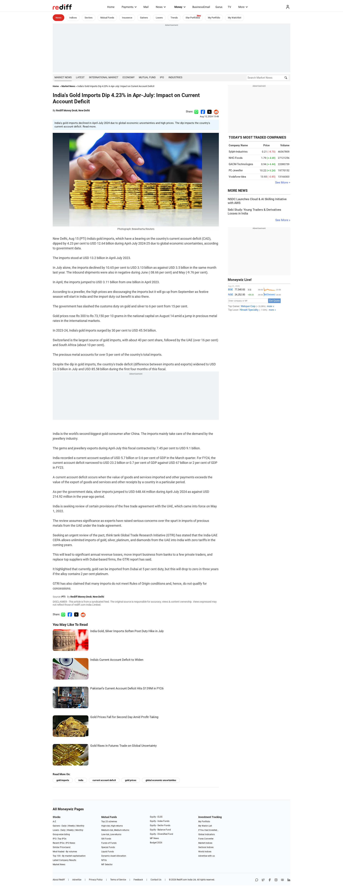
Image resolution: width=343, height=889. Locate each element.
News (159, 7)
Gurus (218, 7)
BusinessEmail (201, 7)
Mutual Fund (147, 77)
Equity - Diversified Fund (161, 834)
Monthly (80, 826)
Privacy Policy (96, 879)
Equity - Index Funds (159, 821)
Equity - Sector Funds (160, 825)
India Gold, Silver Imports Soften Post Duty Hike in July (127, 631)
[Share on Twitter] (209, 111)
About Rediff (59, 879)
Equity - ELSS (156, 817)
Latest (80, 77)
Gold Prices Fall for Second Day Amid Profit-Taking (124, 717)
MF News (154, 838)
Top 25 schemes (109, 821)
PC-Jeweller (236, 170)
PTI (63, 596)
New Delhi (84, 110)
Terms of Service (118, 879)
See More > (282, 182)
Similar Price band (61, 847)
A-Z (54, 821)
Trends (174, 17)
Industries (175, 77)
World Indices (204, 851)
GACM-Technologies (241, 164)
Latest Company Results (64, 860)
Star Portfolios (193, 17)
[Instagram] (276, 880)
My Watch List (205, 826)
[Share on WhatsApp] (256, 880)
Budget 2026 (156, 842)
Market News (63, 77)
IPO (162, 77)
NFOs (104, 860)
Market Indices (205, 843)
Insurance (127, 17)
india (80, 780)
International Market (103, 77)
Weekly (71, 826)
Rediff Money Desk (66, 110)
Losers (159, 17)
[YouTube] (282, 880)
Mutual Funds (107, 17)
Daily (64, 826)
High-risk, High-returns (112, 826)
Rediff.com (182, 879)
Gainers (144, 17)
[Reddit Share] (215, 111)
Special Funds (108, 847)
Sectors (89, 17)
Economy (129, 77)
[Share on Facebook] (203, 111)
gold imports (62, 780)
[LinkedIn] (288, 880)
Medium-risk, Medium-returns (115, 830)
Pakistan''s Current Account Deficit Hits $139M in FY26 (127, 688)
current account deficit (104, 780)
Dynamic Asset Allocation (113, 856)
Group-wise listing (61, 834)
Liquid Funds (107, 851)
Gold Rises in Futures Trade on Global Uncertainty (123, 745)
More (241, 7)
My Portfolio (214, 17)
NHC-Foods (236, 158)
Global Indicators (206, 834)
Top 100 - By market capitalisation (69, 856)
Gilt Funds (106, 838)
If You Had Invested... (208, 830)
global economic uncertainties (161, 780)
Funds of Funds (108, 843)
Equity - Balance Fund (160, 829)
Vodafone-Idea (237, 176)
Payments (127, 7)
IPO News (70, 843)
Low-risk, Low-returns (111, 834)
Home (111, 7)
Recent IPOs (58, 843)
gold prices (130, 780)
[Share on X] (263, 880)
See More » (282, 220)
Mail (146, 7)
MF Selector (107, 864)
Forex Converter (205, 838)
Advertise (76, 879)
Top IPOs (62, 838)
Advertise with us (206, 856)
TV (229, 7)
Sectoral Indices (205, 847)
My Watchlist (234, 17)
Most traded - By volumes (65, 851)
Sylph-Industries (238, 151)
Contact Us (156, 879)
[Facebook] (269, 880)
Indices (73, 17)
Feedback (138, 879)
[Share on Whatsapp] (196, 111)
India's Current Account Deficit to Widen (116, 659)
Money (178, 7)
